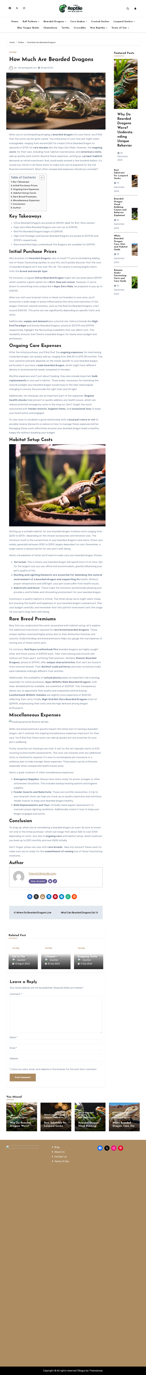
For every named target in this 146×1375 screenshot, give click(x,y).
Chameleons (50, 28)
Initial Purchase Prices (25, 185)
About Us (59, 1152)
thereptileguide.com (27, 68)
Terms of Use (119, 28)
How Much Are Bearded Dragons (51, 59)
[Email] (50, 881)
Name (13, 1037)
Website (14, 1058)
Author (17, 207)
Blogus (82, 1370)
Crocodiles (80, 28)
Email (13, 1048)
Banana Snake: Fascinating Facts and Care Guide (120, 275)
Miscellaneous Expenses (26, 200)
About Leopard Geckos (55, 1115)
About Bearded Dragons (86, 1114)
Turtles (66, 28)
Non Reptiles (98, 28)
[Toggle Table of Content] (40, 177)
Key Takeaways (21, 182)
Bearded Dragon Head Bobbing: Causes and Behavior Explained (120, 207)
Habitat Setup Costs (24, 193)
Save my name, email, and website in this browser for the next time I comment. (54, 1069)
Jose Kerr (21, 960)
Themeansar (96, 1370)
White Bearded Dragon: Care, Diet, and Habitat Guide (124, 1126)
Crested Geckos (100, 21)
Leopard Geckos (123, 21)
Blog (56, 1147)
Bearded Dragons (54, 21)
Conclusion (19, 204)
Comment (16, 994)
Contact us (60, 1156)
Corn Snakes (78, 21)
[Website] (55, 881)
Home (14, 21)
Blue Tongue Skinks (28, 28)
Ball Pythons (30, 21)
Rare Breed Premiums (25, 196)
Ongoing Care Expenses (26, 189)
